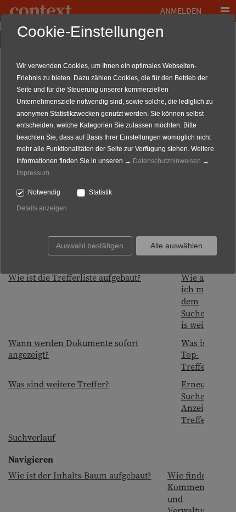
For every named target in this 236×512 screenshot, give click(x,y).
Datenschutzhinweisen (167, 161)
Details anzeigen (41, 208)
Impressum (32, 173)
